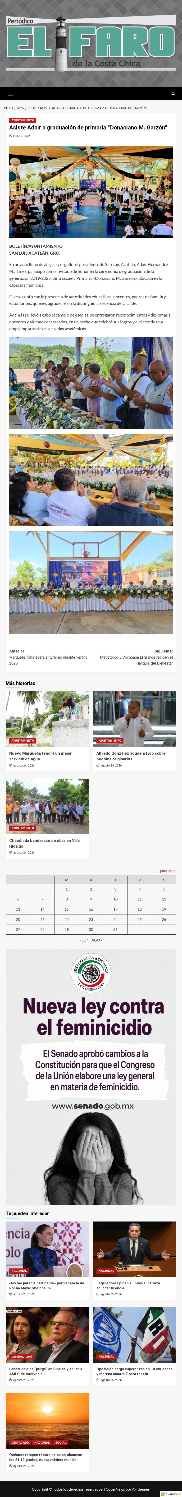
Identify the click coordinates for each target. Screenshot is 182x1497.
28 (42, 929)
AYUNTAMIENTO (22, 120)
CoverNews (115, 1489)
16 (91, 909)
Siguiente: (136, 657)
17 (115, 909)
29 (66, 929)
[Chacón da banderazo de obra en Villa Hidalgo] (47, 806)
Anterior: (48, 657)
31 (115, 929)
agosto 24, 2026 (24, 765)
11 (139, 899)
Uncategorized (21, 1356)
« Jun (84, 940)
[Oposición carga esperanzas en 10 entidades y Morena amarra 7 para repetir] (135, 1335)
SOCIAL (60, 1442)
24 (115, 919)
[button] (10, 93)
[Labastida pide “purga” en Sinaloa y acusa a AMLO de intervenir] (47, 1335)
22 (66, 919)
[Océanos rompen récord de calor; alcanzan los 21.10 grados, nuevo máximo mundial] (47, 1421)
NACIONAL (19, 1270)
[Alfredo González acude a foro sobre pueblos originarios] (135, 719)
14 (42, 909)
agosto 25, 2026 (24, 1294)
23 (91, 919)
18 (139, 909)
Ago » (96, 940)
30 (91, 929)
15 (66, 909)
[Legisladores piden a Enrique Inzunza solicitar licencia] (135, 1249)
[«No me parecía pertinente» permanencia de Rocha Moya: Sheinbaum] (47, 1249)
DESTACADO (20, 1442)
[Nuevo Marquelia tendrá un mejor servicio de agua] (47, 719)
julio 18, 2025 (21, 136)
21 (42, 919)
